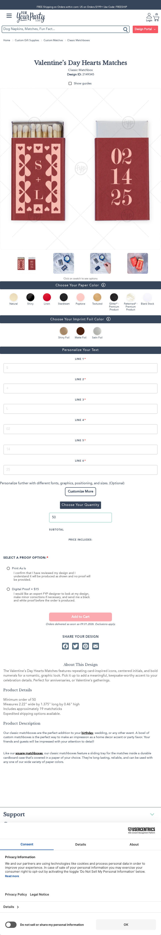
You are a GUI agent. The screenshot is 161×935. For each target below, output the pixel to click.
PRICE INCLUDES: (81, 540)
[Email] (95, 646)
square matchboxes (29, 753)
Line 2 (79, 379)
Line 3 (79, 400)
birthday (87, 733)
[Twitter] (75, 646)
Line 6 (79, 461)
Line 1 (79, 359)
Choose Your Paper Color (49, 285)
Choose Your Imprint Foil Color (52, 319)
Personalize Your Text (80, 350)
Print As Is (19, 568)
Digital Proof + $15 (25, 589)
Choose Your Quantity (80, 505)
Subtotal (56, 530)
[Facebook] (65, 646)
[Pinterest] (85, 646)
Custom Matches (53, 40)
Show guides (82, 83)
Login (149, 20)
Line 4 (79, 420)
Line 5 (79, 440)
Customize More (80, 491)
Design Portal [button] (144, 29)
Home (6, 40)
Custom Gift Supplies (27, 40)
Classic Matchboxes (78, 40)
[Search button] (125, 29)
